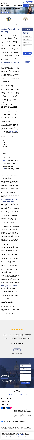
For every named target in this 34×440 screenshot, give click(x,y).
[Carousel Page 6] (22, 346)
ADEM (4, 165)
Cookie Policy (15, 421)
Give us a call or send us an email (8, 305)
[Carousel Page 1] (11, 346)
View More (17, 349)
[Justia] (9, 408)
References (20, 5)
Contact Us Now (5, 12)
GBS (4, 168)
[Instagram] (11, 408)
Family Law (27, 63)
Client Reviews (17, 325)
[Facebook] (2, 408)
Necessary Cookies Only (15, 436)
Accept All (5, 436)
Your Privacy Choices (8, 421)
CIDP (4, 173)
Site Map (21, 394)
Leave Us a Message (25, 363)
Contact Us (26, 5)
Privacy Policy (16, 394)
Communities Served (7, 24)
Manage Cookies (22, 421)
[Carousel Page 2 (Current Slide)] (14, 346)
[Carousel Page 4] (18, 346)
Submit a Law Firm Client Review (17, 353)
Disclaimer (11, 394)
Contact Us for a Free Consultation (5, 376)
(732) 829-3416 (28, 3)
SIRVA (4, 160)
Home (2, 5)
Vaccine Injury (27, 60)
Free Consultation (29, 1)
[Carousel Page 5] (20, 346)
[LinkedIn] (7, 408)
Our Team (7, 5)
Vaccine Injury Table (12, 131)
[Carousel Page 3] (16, 346)
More (32, 5)
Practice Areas (13, 5)
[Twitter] (4, 408)
